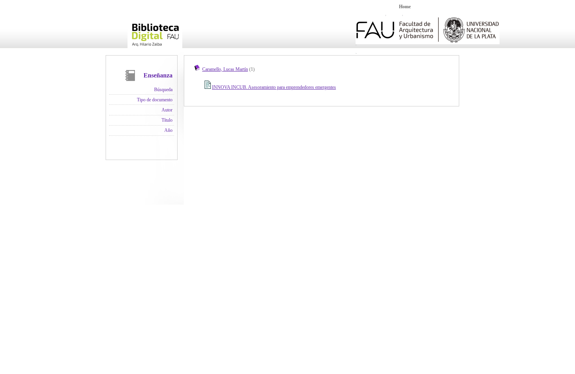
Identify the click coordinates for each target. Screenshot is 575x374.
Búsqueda (163, 89)
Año (168, 130)
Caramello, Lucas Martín (225, 69)
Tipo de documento (154, 99)
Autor (167, 110)
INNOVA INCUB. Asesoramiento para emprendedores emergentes (274, 87)
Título (167, 120)
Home (405, 6)
